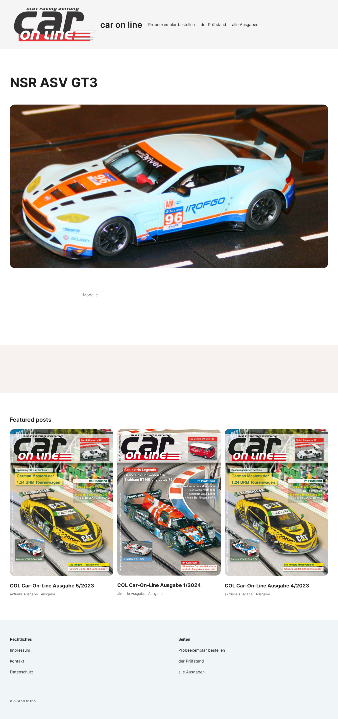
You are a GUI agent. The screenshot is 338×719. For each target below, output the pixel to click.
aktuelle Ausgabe (24, 594)
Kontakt (17, 661)
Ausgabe (48, 594)
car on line (121, 25)
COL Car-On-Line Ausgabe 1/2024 (159, 585)
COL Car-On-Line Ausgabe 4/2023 (267, 586)
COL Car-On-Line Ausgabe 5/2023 (52, 586)
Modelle (90, 294)
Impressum (20, 650)
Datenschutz (21, 671)
